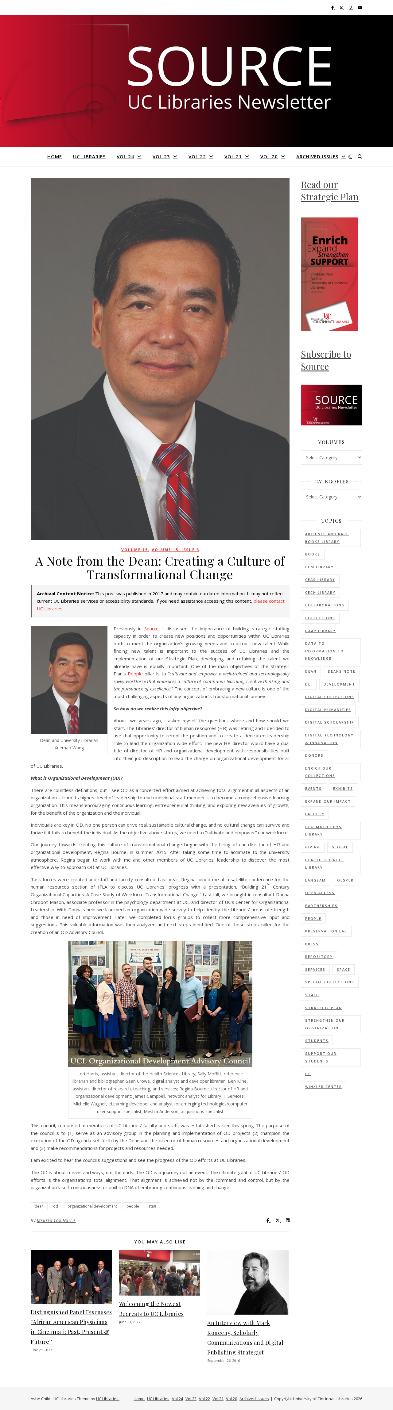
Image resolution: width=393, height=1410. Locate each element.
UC (308, 1073)
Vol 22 (197, 156)
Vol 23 (161, 156)
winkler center (323, 1086)
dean (39, 1206)
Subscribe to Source (326, 360)
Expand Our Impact (328, 801)
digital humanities (328, 709)
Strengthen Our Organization (325, 1024)
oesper (345, 880)
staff (152, 1206)
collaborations (324, 605)
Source (151, 628)
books (312, 554)
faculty (315, 814)
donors (314, 755)
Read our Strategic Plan (330, 190)
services (315, 969)
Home (54, 156)
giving (312, 847)
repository (319, 956)
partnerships (321, 905)
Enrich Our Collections (320, 772)
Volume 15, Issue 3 (175, 549)
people (132, 1206)
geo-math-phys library (323, 830)
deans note (342, 671)
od (55, 1206)
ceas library (320, 579)
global (340, 847)
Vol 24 (125, 156)
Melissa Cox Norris (56, 1220)
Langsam (315, 880)
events (313, 788)
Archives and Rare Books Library (327, 538)
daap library (320, 630)
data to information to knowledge (324, 651)
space (343, 969)
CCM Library (319, 567)
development (339, 684)
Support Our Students (321, 1057)
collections (320, 618)
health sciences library (324, 864)
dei (308, 684)
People (135, 673)
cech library (320, 592)
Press (312, 944)
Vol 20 (269, 156)
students (317, 1040)
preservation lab (326, 931)
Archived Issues (317, 156)
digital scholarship (329, 722)
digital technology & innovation (329, 739)
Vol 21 (233, 156)
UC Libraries (89, 156)
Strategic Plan (323, 1007)
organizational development (92, 1206)
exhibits (343, 788)
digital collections (329, 696)
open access (320, 892)
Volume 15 (134, 549)
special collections (329, 982)
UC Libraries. (107, 1398)
